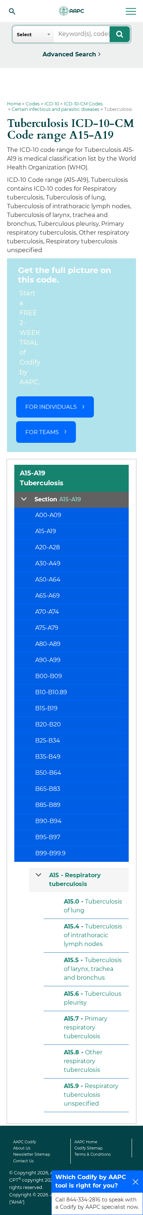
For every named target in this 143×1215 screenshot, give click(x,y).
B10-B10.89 (51, 692)
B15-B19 (46, 708)
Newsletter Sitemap (31, 1154)
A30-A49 (47, 563)
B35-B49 (47, 756)
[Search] (12, 11)
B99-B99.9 (50, 853)
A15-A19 (45, 531)
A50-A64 (47, 579)
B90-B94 (48, 821)
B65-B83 (47, 788)
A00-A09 (48, 515)
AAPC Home (85, 1142)
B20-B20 (48, 724)
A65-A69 (47, 595)
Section (57, 499)
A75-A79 (46, 627)
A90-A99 (47, 660)
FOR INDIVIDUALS (51, 406)
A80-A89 (47, 643)
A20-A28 (47, 547)
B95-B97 (47, 837)
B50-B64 (48, 772)
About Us (21, 1148)
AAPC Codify (24, 1142)
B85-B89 (47, 804)
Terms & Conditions (92, 1154)
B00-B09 (48, 676)
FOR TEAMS (42, 432)
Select (24, 34)
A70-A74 (47, 611)
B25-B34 (47, 740)
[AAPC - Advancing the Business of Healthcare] (71, 11)
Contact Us (23, 1161)
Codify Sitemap (88, 1148)
